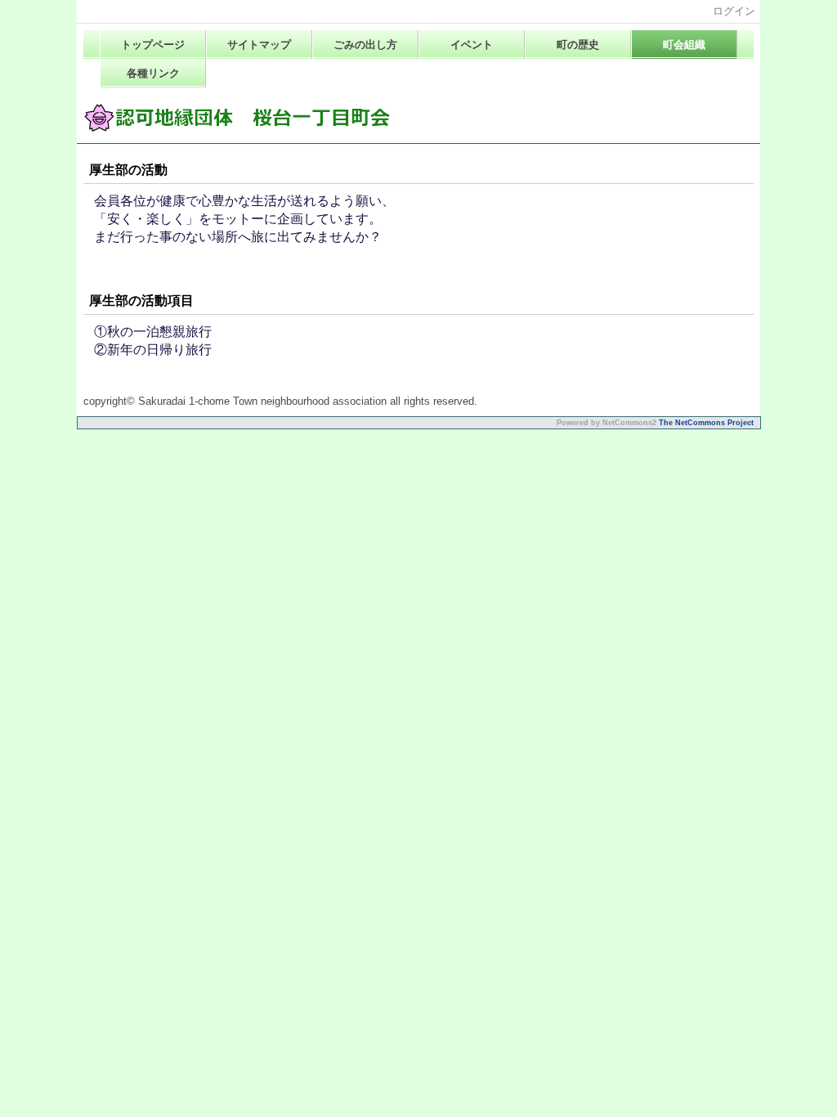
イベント (471, 44)
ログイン (734, 11)
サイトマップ (259, 44)
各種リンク (153, 73)
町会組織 (684, 44)
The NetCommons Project (706, 423)
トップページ (153, 44)
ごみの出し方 (365, 44)
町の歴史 (578, 44)
